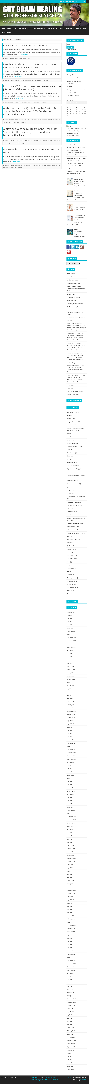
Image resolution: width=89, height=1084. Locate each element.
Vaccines (7, 80)
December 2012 (71, 925)
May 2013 (69, 909)
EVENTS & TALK (52, 28)
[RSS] (84, 1)
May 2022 (69, 769)
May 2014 (69, 874)
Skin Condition (71, 558)
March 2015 (70, 845)
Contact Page (81, 28)
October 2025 (71, 644)
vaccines (44, 102)
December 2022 (71, 749)
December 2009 (71, 1037)
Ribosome (70, 1077)
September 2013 (71, 896)
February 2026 (71, 631)
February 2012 (71, 954)
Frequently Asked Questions (75, 304)
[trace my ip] (76, 403)
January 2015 (70, 852)
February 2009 (71, 1069)
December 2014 (71, 855)
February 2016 (71, 810)
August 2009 (70, 1050)
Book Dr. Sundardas (67, 28)
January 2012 (70, 957)
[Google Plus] (66, 1)
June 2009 (69, 1056)
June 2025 (69, 657)
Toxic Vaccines (44, 80)
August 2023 (70, 724)
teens (68, 571)
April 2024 (69, 698)
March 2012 (70, 951)
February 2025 (71, 669)
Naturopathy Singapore (51, 1080)
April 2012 (69, 948)
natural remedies (71, 530)
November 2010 (71, 1002)
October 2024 (71, 679)
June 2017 (69, 784)
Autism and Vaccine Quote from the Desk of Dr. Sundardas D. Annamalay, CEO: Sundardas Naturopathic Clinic (30, 111)
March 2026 (70, 628)
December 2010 (71, 999)
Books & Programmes (38, 28)
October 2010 (71, 1005)
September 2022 (71, 759)
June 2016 (69, 797)
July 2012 (69, 938)
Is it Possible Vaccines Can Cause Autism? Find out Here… (31, 151)
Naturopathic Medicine (49, 1077)
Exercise (69, 472)
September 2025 (71, 647)
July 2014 (69, 871)
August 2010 (70, 1011)
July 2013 (69, 903)
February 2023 (71, 743)
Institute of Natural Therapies (75, 78)
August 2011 (70, 973)
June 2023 (69, 730)
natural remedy (55, 165)
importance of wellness (73, 502)
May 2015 (69, 839)
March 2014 (70, 880)
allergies (69, 418)
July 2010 (69, 1015)
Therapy (69, 574)
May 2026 (69, 621)
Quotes (21, 120)
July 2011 (69, 976)
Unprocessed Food (72, 587)
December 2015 (71, 816)
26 (73, 114)
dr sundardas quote (47, 120)
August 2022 (70, 762)
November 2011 (71, 964)
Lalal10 (69, 508)
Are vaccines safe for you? (20, 80)
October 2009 (71, 1044)
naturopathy (9, 122)
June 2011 (69, 980)
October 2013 (71, 893)
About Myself (70, 277)
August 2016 (70, 794)
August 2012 (70, 935)
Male (68, 515)
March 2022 (70, 775)
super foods (70, 568)
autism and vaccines (20, 58)
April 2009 (69, 1063)
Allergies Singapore (72, 422)
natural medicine (13, 120)
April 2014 (69, 877)
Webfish (74, 49)
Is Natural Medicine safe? (74, 505)
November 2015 (71, 820)
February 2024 (71, 705)
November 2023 (71, 714)
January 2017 (70, 788)
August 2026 (70, 612)
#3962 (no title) (71, 273)
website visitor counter (72, 135)
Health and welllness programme (76, 496)
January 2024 (70, 708)
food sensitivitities (72, 480)
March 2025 (70, 666)
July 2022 (69, 765)
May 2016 (69, 801)
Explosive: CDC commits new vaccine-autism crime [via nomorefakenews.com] (32, 88)
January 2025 (70, 673)
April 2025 (69, 663)
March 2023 (70, 740)
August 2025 (70, 650)
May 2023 (69, 733)
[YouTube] (73, 1)
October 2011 (71, 967)
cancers (69, 440)
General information (72, 484)
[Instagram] (75, 1)
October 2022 (71, 756)
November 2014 (71, 858)
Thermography (71, 578)
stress (68, 565)
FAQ (15, 28)
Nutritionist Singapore (37, 1080)
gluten (68, 487)
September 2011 (71, 970)
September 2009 (71, 1047)
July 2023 (69, 727)
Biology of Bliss (71, 75)
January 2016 (70, 813)
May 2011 (69, 983)
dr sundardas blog (46, 165)
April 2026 (69, 625)
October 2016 (71, 791)
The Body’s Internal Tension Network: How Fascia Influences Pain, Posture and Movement (76, 166)
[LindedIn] (70, 1)
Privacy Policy (6, 32)
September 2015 (71, 826)
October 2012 (71, 932)
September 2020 (71, 778)
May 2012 (69, 944)
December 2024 (71, 676)
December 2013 (71, 887)
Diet (68, 459)
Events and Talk (71, 300)
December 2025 (71, 637)
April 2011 (69, 986)
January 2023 (70, 746)
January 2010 (70, 1034)
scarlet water (70, 552)
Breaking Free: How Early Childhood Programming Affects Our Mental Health (76, 289)
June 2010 (69, 1018)
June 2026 (69, 618)
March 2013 (70, 916)
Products (69, 86)
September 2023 (71, 721)
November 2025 (71, 641)
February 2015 (71, 848)
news (68, 536)
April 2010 (69, 1024)
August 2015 (70, 829)
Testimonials (23, 28)
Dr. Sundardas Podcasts (73, 297)
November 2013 (71, 890)
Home (3, 28)
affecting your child (72, 412)
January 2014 (70, 884)
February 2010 (71, 1031)
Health (69, 493)
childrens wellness (72, 443)
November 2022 (71, 753)
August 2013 (70, 900)
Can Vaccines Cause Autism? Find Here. (25, 45)
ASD (12, 58)
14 (79, 109)
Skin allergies (70, 555)
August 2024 (70, 685)
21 (79, 111)
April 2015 (69, 842)
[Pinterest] (78, 1)
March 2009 (70, 1066)
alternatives (74, 133)
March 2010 (70, 1027)
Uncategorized (71, 584)
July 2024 (69, 689)
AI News (69, 415)
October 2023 (71, 717)
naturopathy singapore (19, 122)
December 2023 (71, 711)
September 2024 (71, 682)
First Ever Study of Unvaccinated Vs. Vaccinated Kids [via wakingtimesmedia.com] (30, 66)
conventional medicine (73, 446)
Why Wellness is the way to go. (75, 594)
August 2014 (70, 868)
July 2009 (69, 1053)
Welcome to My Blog (73, 394)
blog (68, 437)
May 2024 (69, 695)
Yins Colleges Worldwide (74, 95)
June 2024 (69, 692)
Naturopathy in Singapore (74, 533)
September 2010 (71, 1008)
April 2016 (69, 804)
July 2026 (69, 615)
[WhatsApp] (81, 1)
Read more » (24, 55)
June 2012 (69, 941)
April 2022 (69, 772)
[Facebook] (64, 1)
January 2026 (70, 634)
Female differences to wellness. (76, 475)
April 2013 (69, 912)
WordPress (83, 1080)
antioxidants (70, 425)
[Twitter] (61, 1)
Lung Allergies (71, 511)
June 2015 (69, 836)
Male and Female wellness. (74, 523)
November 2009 (71, 1040)
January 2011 (70, 996)
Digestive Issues (71, 465)
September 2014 (71, 864)
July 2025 (69, 653)
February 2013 (71, 919)
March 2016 (70, 807)
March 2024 (70, 701)
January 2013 (70, 922)
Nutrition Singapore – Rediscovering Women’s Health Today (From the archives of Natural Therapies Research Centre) (75, 367)
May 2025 (69, 660)
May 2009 (69, 1059)
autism (6, 58)
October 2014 (71, 861)
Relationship (70, 549)
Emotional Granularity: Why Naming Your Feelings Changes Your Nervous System (75, 153)
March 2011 (70, 989)
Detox (68, 449)
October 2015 (71, 823)
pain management (72, 539)
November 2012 (71, 928)
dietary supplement (72, 462)
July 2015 (69, 832)
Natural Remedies (37, 1077)
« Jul (67, 118)
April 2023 (69, 737)
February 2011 (71, 992)
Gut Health (70, 490)
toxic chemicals (13, 102)
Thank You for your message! (75, 391)
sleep (68, 562)
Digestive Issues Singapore (74, 469)
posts (20, 165)
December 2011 (71, 960)
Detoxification (71, 453)
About (9, 28)
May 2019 (69, 781)
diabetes (69, 456)
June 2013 (69, 906)
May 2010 (69, 1021)
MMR (28, 58)
